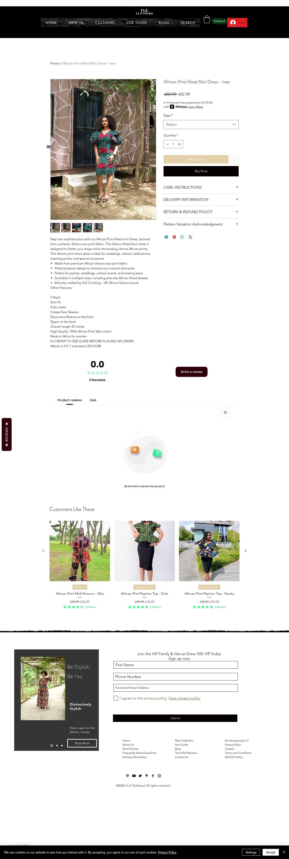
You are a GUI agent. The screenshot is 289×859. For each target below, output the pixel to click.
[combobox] (201, 124)
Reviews (6, 434)
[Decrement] (167, 144)
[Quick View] (80, 551)
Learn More (195, 107)
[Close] (283, 852)
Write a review (191, 372)
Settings (251, 852)
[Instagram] (159, 776)
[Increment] (180, 144)
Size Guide (181, 744)
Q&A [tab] (92, 400)
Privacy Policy (167, 852)
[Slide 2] (56, 745)
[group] (144, 568)
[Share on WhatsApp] (182, 237)
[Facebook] (153, 776)
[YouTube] (134, 776)
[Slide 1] (51, 745)
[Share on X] (190, 237)
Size (168, 115)
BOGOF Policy (233, 757)
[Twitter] (140, 776)
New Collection (184, 740)
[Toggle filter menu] (225, 412)
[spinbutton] (173, 144)
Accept (270, 852)
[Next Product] (245, 550)
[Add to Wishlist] (234, 159)
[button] (207, 19)
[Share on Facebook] (166, 237)
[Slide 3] (62, 745)
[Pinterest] (127, 776)
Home (55, 63)
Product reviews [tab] (70, 400)
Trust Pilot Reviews (186, 752)
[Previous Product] (43, 550)
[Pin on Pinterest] (174, 237)
